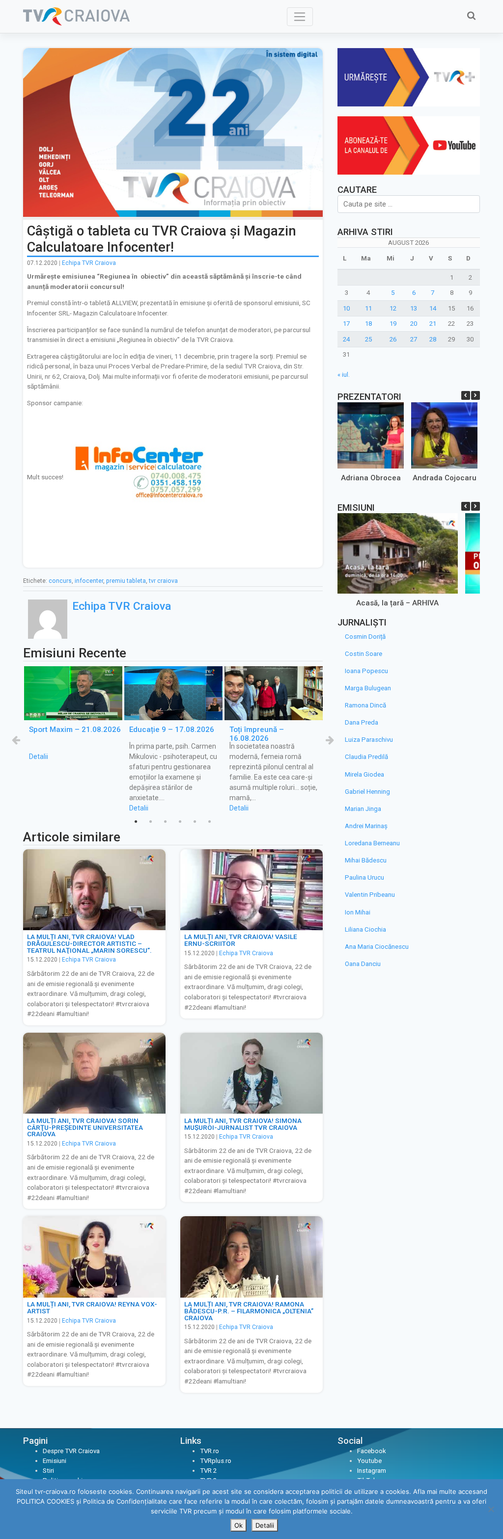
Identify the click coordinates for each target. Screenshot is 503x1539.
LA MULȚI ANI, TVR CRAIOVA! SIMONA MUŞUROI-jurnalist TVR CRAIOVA (243, 1124)
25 (368, 339)
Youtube (369, 1460)
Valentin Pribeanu (370, 894)
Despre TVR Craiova (71, 1451)
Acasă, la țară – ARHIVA (397, 603)
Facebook (371, 1451)
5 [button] (195, 822)
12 (393, 308)
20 (413, 323)
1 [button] (136, 822)
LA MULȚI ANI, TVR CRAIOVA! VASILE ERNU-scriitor (240, 940)
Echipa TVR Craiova (89, 263)
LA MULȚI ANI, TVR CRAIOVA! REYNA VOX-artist (92, 1307)
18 (368, 323)
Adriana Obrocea (370, 477)
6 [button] (210, 822)
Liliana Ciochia (365, 929)
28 (432, 339)
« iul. (343, 374)
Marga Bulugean (368, 688)
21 (432, 323)
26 (393, 339)
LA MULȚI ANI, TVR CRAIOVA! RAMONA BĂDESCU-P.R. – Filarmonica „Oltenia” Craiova (248, 1310)
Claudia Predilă (366, 756)
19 (393, 323)
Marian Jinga (363, 808)
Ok (238, 1525)
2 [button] (151, 822)
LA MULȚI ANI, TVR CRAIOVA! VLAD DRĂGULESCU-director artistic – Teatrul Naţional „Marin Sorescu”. (89, 943)
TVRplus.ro (215, 1460)
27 (413, 339)
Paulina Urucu (364, 877)
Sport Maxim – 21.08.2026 (75, 729)
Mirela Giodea (364, 774)
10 (346, 308)
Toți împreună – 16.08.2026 (256, 734)
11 (368, 308)
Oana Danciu (363, 963)
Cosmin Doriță (365, 636)
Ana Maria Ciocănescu (377, 946)
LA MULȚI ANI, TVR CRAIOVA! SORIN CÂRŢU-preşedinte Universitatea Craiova (85, 1127)
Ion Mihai (357, 912)
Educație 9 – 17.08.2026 (171, 729)
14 (432, 308)
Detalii (38, 756)
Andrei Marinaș (366, 826)
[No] (491, 1509)
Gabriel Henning (367, 791)
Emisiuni (54, 1460)
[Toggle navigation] (300, 16)
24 (346, 339)
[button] (475, 395)
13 (413, 308)
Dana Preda (361, 722)
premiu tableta (126, 580)
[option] (73, 714)
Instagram (371, 1470)
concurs (60, 580)
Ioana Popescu (366, 671)
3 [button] (165, 822)
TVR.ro (209, 1451)
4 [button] (180, 822)
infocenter (89, 580)
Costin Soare (363, 653)
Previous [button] (16, 740)
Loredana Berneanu (372, 843)
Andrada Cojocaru (444, 477)
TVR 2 (208, 1470)
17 (346, 323)
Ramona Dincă (365, 705)
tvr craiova (163, 580)
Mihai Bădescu (366, 860)
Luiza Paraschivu (369, 739)
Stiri (48, 1470)
